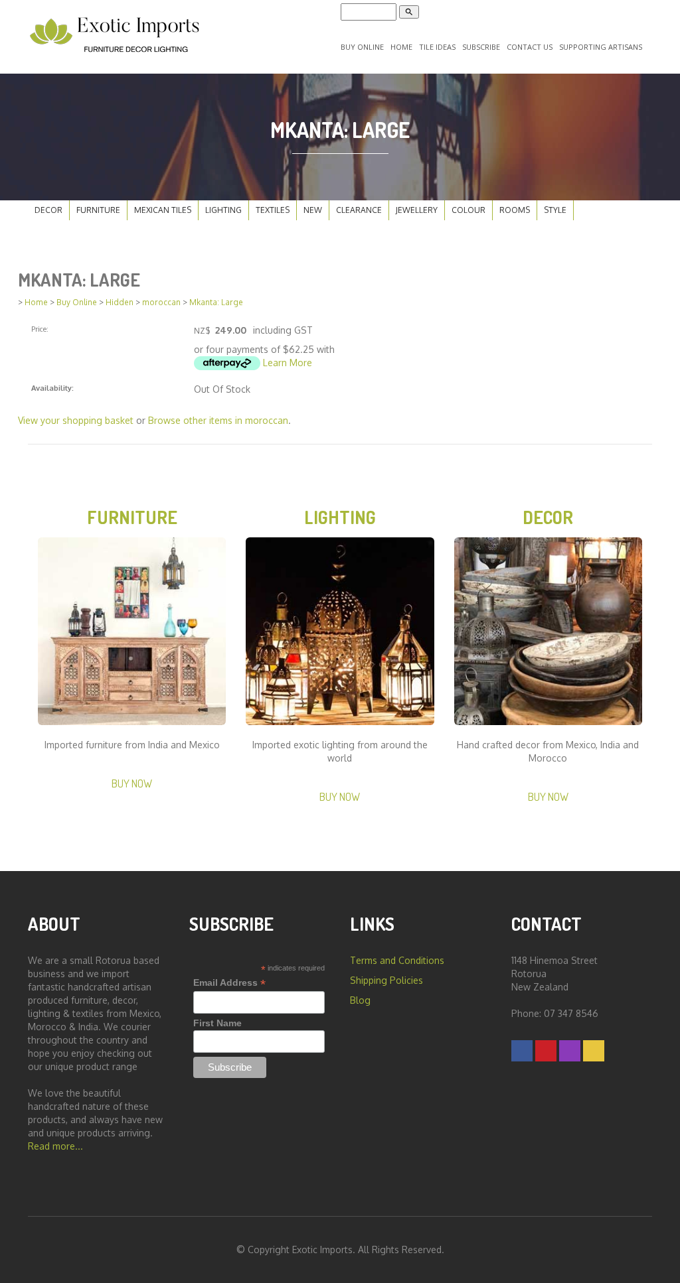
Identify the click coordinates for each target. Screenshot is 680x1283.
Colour (468, 210)
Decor (48, 210)
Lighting (223, 210)
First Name (217, 1023)
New (312, 210)
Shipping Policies (386, 980)
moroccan (161, 302)
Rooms (514, 210)
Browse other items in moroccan (218, 420)
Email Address (229, 983)
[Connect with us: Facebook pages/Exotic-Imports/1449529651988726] (522, 1050)
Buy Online (362, 47)
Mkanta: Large (216, 302)
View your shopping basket (75, 420)
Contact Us (529, 47)
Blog (360, 1000)
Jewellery (417, 210)
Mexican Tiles (162, 210)
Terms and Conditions (397, 960)
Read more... (55, 1146)
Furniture (98, 210)
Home (401, 47)
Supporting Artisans (600, 47)
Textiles (273, 210)
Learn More (287, 362)
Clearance (359, 210)
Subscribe (481, 47)
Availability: (52, 388)
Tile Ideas (437, 47)
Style (555, 210)
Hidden (119, 302)
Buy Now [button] (132, 783)
